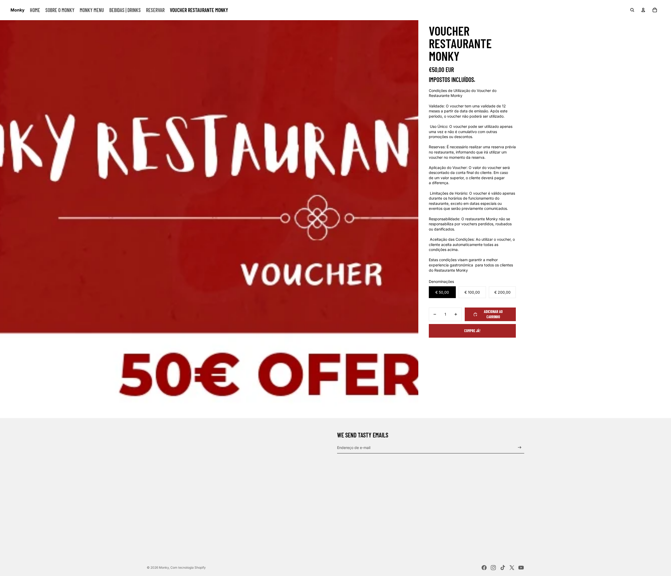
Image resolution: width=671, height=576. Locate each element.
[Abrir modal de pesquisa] (632, 10)
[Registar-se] (519, 447)
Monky (164, 567)
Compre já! (472, 330)
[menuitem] (35, 10)
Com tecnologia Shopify (188, 567)
